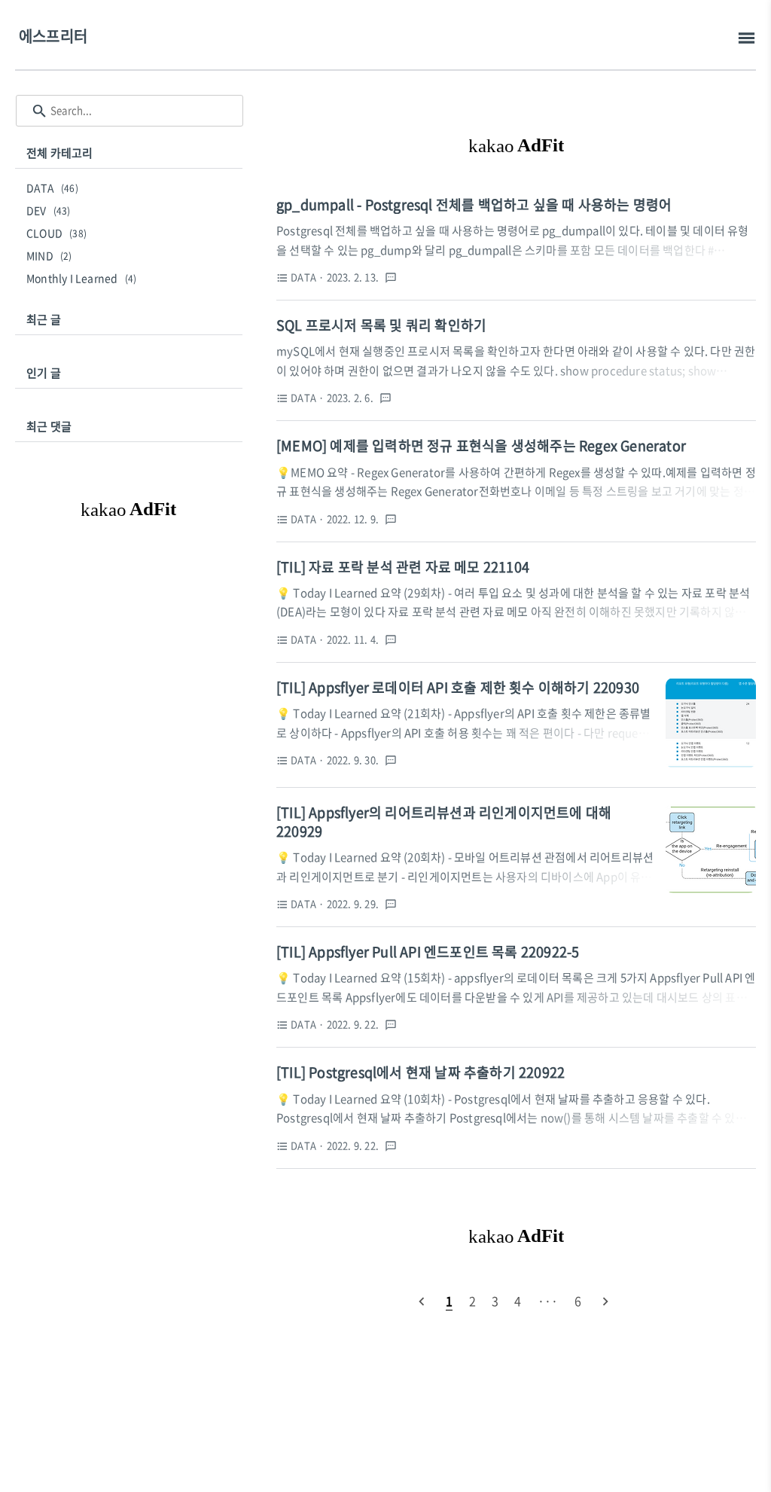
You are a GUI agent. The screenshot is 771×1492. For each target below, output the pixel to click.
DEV (48, 210)
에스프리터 (53, 36)
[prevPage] (421, 1301)
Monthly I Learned (81, 277)
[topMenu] (746, 38)
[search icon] (39, 111)
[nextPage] (605, 1301)
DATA (52, 187)
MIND (49, 255)
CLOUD (56, 232)
